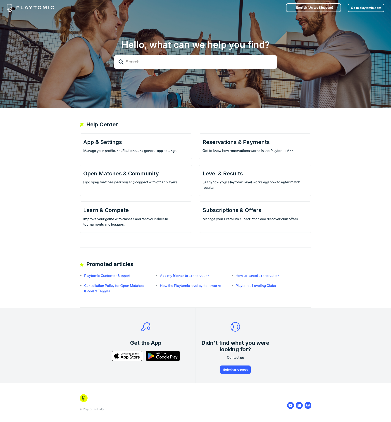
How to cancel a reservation (257, 275)
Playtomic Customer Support (107, 275)
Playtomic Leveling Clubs (256, 285)
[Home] (30, 8)
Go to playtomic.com (366, 8)
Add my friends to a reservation (185, 275)
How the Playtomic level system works (190, 285)
